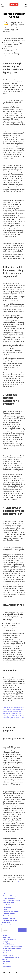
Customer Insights (9, 914)
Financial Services (8, 944)
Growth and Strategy (10, 896)
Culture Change (8, 916)
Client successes (8, 964)
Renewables (7, 951)
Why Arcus (6, 962)
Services (4, 894)
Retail (5, 953)
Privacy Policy (5, 922)
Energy (5, 942)
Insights (4, 909)
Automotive (7, 937)
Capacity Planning (9, 918)
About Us (4, 960)
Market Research (8, 903)
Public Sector (7, 907)
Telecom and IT (8, 955)
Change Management (10, 920)
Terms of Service (6, 925)
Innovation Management (11, 911)
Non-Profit (6, 905)
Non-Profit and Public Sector (12, 948)
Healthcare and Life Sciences (12, 946)
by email (17, 881)
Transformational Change (11, 900)
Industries (4, 935)
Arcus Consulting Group (12, 973)
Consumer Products (9, 939)
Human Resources (9, 898)
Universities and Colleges (11, 957)
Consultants (7, 966)
